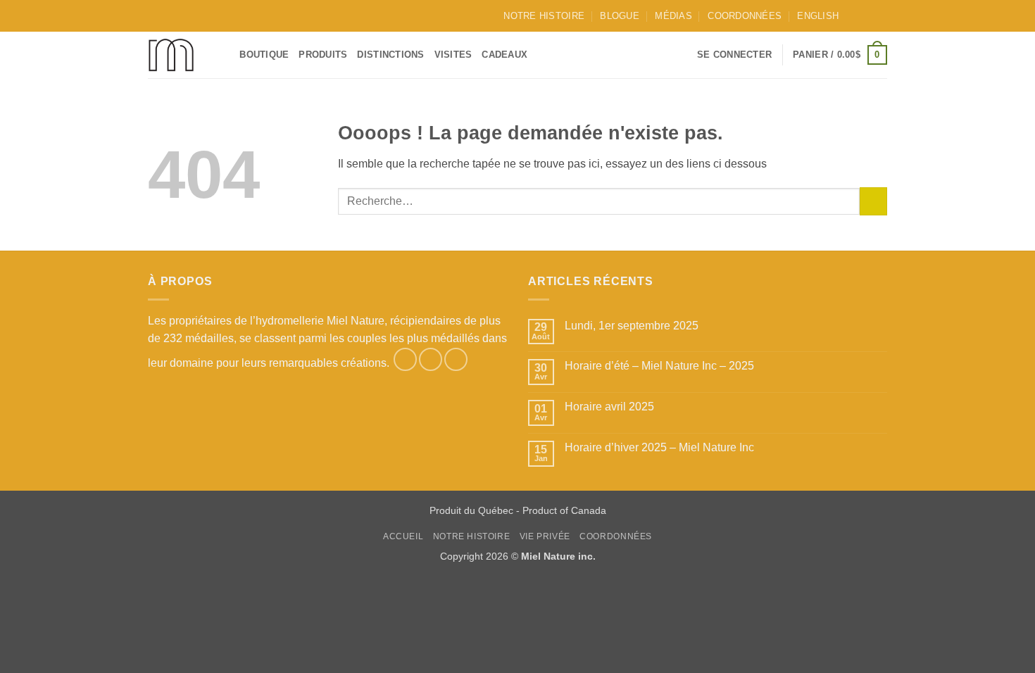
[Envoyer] (873, 201)
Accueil (403, 536)
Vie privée (545, 536)
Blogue (619, 16)
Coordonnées (745, 16)
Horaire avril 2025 (609, 407)
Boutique (264, 54)
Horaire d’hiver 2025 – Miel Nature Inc (659, 447)
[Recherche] (224, 55)
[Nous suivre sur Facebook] (853, 15)
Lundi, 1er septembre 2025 (631, 326)
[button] (734, 55)
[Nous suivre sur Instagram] (866, 15)
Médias (673, 16)
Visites (453, 54)
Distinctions (390, 54)
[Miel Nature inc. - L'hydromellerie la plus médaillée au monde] (173, 55)
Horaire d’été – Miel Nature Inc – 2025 (659, 366)
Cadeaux (504, 54)
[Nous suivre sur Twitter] (880, 15)
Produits (323, 54)
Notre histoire (543, 16)
